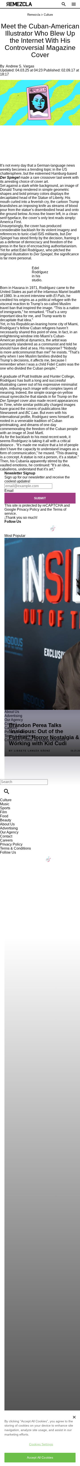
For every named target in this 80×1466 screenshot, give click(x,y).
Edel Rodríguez (31, 250)
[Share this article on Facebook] (16, 135)
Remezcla (33, 14)
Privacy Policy (28, 509)
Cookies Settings (41, 1444)
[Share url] (5, 158)
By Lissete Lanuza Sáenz (29, 751)
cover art (41, 181)
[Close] (74, 1417)
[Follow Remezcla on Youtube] (42, 525)
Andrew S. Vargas (20, 66)
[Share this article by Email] (38, 135)
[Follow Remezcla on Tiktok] (53, 525)
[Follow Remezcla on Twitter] (20, 525)
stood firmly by (31, 238)
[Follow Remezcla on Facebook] (9, 525)
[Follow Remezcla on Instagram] (31, 525)
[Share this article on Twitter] (27, 135)
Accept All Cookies (40, 1457)
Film (3, 812)
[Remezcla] (19, 4)
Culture (48, 14)
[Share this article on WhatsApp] (5, 135)
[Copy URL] (10, 148)
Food (4, 816)
